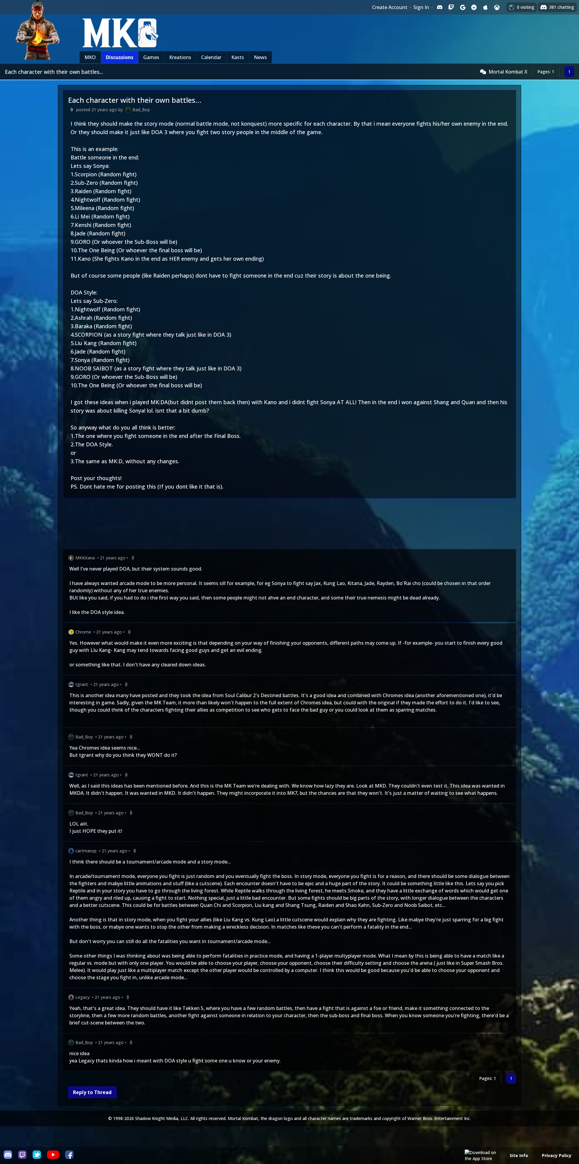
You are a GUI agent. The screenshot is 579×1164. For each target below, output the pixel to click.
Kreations (180, 57)
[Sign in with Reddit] (474, 7)
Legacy (82, 997)
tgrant (81, 684)
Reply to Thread (92, 1092)
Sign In (421, 7)
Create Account (389, 7)
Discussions (119, 57)
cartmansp (85, 851)
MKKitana (85, 558)
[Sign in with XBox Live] (496, 7)
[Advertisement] (244, 524)
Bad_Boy (141, 109)
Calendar (211, 57)
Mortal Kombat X (508, 71)
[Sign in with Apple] (485, 7)
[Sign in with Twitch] (451, 7)
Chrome (83, 632)
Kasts (237, 57)
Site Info (519, 1155)
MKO (90, 57)
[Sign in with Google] (462, 7)
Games (151, 57)
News (260, 57)
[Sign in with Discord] (439, 7)
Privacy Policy (556, 1155)
